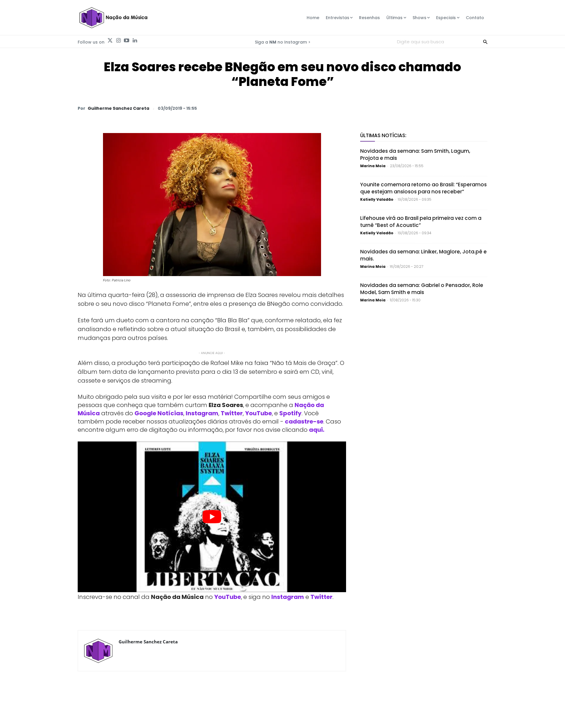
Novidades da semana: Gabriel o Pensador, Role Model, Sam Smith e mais (421, 289)
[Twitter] (110, 40)
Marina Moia (372, 165)
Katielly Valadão (376, 199)
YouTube (258, 413)
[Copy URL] (467, 108)
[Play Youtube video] (212, 516)
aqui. (316, 430)
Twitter (232, 413)
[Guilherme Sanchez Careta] (98, 651)
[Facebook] (427, 108)
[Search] (485, 41)
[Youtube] (126, 40)
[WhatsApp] (400, 108)
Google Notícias (158, 413)
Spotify (290, 413)
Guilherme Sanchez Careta (118, 108)
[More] (481, 108)
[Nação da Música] (113, 17)
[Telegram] (440, 108)
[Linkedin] (134, 40)
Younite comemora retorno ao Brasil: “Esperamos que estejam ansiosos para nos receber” (423, 188)
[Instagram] (118, 40)
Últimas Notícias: (383, 135)
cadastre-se (304, 421)
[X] (413, 108)
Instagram (202, 413)
